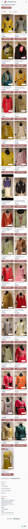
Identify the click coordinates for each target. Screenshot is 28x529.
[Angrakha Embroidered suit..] (20, 276)
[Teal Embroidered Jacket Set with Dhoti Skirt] (7, 80)
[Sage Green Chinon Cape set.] (20, 107)
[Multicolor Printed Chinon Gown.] (20, 134)
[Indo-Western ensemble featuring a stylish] (7, 191)
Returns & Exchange (5, 490)
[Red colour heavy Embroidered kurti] (7, 276)
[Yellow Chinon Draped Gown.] (7, 27)
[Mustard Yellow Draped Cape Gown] (7, 134)
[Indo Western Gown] (7, 434)
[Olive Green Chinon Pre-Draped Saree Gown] (7, 54)
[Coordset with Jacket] (7, 383)
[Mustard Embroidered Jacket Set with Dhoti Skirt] (20, 80)
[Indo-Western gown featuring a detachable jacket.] (20, 303)
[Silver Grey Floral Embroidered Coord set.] (7, 330)
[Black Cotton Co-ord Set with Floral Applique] (20, 54)
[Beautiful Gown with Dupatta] (7, 303)
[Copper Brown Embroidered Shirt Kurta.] (20, 249)
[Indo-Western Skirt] (20, 409)
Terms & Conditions (5, 488)
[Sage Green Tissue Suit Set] (20, 27)
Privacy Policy (4, 486)
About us (3, 484)
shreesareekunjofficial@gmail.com (7, 513)
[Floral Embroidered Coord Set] (20, 330)
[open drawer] (2, 2)
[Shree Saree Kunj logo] (5, 2)
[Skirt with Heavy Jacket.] (7, 409)
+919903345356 (4, 509)
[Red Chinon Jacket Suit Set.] (7, 107)
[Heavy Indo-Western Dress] (20, 383)
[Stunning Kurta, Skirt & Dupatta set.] (7, 249)
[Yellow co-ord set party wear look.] (7, 160)
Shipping (3, 493)
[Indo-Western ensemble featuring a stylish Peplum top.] (20, 191)
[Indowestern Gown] (20, 434)
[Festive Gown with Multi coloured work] (20, 357)
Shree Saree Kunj (11, 1)
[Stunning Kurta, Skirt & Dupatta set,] (20, 160)
